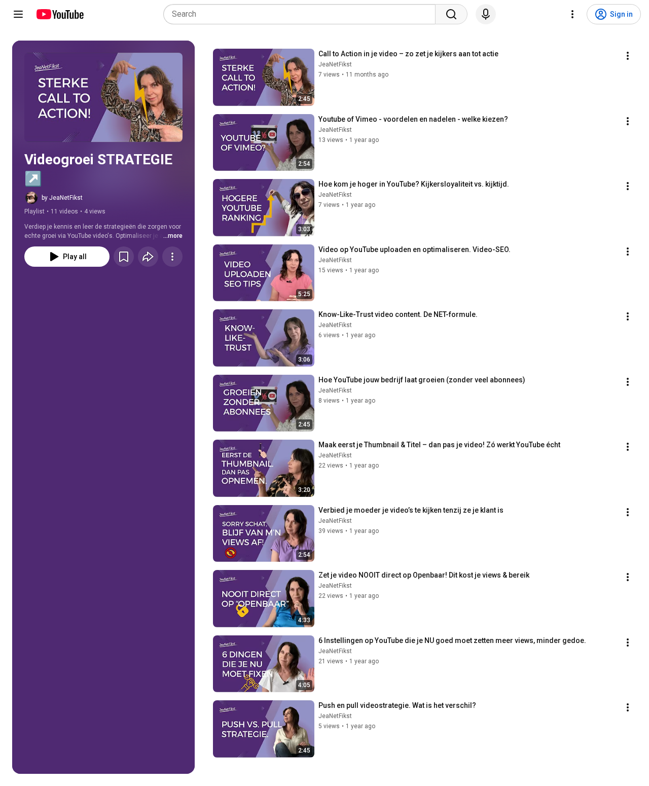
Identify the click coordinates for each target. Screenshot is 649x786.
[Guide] (18, 14)
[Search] (451, 14)
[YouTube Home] (59, 14)
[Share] (148, 256)
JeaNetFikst (335, 64)
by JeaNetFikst (62, 197)
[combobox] (302, 14)
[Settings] (572, 14)
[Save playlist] (124, 256)
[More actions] (172, 256)
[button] (103, 97)
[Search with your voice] (486, 14)
